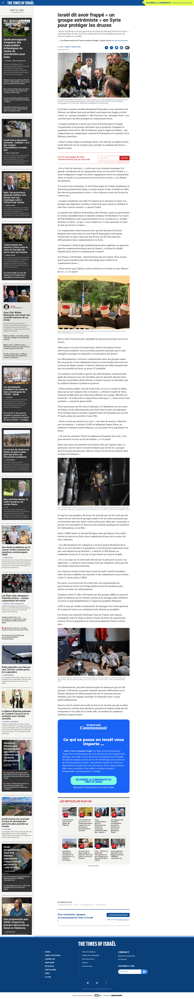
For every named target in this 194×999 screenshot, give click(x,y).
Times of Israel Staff (73, 47)
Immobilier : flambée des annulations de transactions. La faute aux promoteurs (68, 855)
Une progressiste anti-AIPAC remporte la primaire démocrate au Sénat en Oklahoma (16, 923)
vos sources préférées (120, 40)
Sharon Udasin (10, 932)
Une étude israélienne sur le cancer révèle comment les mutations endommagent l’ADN (16, 551)
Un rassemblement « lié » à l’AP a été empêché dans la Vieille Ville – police (17, 887)
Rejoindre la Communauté (158, 3)
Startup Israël (50, 970)
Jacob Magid (14, 721)
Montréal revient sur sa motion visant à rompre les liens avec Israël (15, 629)
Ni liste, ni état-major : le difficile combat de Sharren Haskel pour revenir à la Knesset (15, 355)
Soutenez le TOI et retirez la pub (182, 3)
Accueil (48, 952)
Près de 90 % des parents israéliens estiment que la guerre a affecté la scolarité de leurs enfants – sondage (16, 416)
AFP (61, 47)
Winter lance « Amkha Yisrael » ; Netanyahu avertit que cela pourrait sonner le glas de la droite (16, 346)
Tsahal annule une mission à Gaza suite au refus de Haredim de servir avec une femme (16, 248)
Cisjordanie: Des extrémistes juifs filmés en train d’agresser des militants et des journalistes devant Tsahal (16, 775)
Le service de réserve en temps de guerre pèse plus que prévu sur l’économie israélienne (16, 453)
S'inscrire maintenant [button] (118, 915)
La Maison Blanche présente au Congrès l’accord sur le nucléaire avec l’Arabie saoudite (16, 715)
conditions (120, 162)
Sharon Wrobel (10, 460)
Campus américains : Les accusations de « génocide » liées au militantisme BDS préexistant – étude (14, 619)
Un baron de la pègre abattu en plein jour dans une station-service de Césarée (85, 854)
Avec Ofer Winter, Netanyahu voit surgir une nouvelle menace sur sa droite (17, 316)
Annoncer (85, 963)
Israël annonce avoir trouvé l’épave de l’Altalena (67, 822)
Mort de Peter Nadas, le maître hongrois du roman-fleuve (16, 502)
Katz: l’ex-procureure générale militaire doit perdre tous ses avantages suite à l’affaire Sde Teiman (15, 197)
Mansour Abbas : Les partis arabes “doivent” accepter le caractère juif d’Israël (16, 337)
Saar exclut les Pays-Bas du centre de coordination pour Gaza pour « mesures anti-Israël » (16, 90)
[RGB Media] (98, 995)
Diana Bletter (8, 557)
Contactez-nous (87, 966)
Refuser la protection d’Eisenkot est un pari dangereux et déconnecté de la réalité (101, 855)
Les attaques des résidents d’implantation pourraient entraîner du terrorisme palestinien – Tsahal (117, 826)
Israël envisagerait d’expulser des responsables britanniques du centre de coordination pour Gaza (15, 48)
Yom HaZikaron (101, 905)
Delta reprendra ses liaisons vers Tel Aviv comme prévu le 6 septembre (16, 669)
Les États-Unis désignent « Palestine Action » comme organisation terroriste (15, 598)
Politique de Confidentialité (90, 955)
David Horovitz (17, 307)
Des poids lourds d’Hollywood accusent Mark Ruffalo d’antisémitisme (13, 637)
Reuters (8, 60)
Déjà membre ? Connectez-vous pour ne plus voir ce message (93, 787)
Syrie (76, 905)
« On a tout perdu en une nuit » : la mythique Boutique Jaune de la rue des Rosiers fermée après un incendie (85, 825)
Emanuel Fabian (10, 205)
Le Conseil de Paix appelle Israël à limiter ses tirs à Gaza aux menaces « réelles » (17, 100)
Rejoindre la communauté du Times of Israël (93, 780)
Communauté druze (87, 905)
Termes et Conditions (89, 952)
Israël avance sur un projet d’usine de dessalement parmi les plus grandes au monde (15, 823)
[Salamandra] (116, 995)
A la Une (48, 977)
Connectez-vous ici (123, 919)
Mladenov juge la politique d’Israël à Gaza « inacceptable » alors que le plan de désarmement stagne (17, 81)
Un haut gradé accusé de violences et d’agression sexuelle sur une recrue (15, 275)
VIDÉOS (47, 973)
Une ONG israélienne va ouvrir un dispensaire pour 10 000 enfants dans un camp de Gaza (16, 109)
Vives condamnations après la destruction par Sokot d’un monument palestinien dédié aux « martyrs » (101, 826)
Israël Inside (49, 963)
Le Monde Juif (50, 959)
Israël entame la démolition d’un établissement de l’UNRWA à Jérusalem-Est (117, 854)
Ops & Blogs (49, 966)
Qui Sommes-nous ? (88, 959)
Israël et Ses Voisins (65, 905)
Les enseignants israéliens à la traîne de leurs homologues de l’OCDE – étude (15, 391)
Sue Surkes (9, 397)
